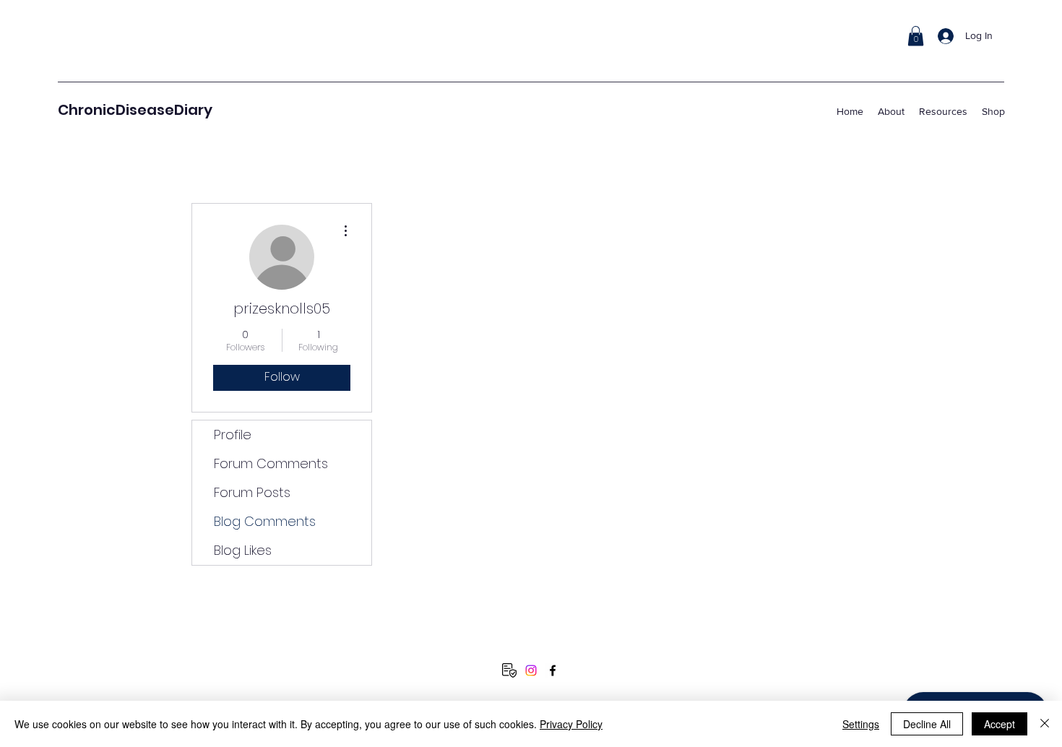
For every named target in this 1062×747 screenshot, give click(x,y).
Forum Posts (252, 492)
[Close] (1044, 723)
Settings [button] (860, 724)
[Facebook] (552, 670)
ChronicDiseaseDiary (135, 110)
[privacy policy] (509, 670)
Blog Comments (265, 521)
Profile (232, 435)
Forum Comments (271, 463)
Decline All (927, 724)
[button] (915, 36)
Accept (999, 724)
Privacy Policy (571, 724)
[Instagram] (531, 670)
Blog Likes (243, 550)
